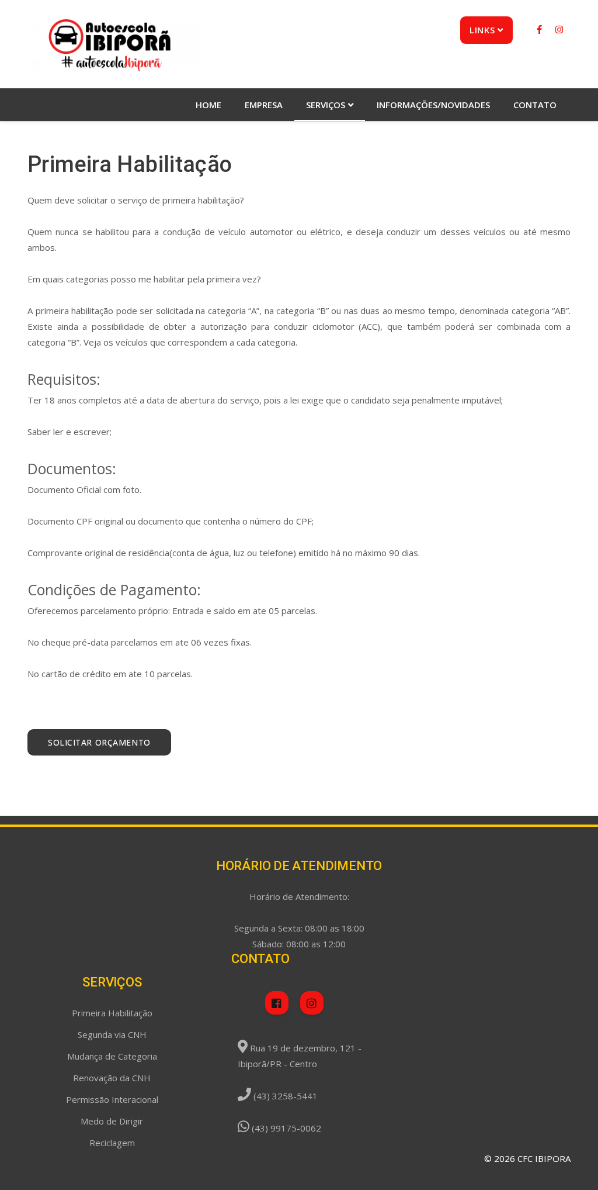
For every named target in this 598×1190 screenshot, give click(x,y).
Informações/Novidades (433, 105)
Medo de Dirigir (112, 1121)
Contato (535, 105)
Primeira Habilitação (112, 1013)
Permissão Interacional (112, 1099)
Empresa (264, 105)
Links (482, 30)
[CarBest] (115, 44)
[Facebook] (541, 29)
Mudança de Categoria (112, 1056)
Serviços (325, 105)
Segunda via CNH (112, 1034)
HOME (208, 105)
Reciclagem (112, 1142)
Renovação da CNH (112, 1078)
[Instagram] (559, 29)
